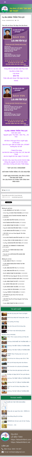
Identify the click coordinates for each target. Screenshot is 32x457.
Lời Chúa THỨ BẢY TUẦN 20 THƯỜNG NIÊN (18, 345)
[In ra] (26, 22)
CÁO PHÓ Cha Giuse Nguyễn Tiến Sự (12, 276)
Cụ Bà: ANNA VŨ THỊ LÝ (9, 261)
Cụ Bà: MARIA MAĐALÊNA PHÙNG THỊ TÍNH (14, 263)
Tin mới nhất (16, 309)
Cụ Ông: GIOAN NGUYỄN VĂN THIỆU (12, 243)
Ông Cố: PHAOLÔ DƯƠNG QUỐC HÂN (12, 278)
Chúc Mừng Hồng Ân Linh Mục (15, 416)
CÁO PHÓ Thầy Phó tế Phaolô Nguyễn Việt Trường (15, 299)
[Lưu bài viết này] (29, 22)
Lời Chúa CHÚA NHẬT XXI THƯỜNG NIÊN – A (18, 341)
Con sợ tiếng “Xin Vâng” (13, 321)
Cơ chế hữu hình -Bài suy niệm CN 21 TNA (18, 358)
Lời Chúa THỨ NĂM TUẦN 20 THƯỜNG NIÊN (18, 378)
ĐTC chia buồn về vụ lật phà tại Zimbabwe (17, 366)
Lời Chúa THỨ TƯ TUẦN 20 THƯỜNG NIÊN (18, 382)
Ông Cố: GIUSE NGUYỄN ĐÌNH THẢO (12, 228)
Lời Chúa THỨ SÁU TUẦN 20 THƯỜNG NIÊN (18, 350)
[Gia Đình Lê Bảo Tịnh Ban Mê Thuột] (4, 9)
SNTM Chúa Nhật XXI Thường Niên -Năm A (18, 317)
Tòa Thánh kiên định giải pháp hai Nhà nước (18, 370)
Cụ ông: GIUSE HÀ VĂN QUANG (11, 289)
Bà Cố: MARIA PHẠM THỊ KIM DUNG (12, 273)
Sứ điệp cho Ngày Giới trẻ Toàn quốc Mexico (18, 374)
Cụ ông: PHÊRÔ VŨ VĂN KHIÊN (10, 292)
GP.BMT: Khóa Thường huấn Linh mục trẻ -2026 (17, 354)
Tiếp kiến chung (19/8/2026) (8, 334)
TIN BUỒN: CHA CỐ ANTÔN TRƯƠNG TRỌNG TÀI (15, 215)
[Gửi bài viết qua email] (23, 22)
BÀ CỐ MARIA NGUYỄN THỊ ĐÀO (11, 222)
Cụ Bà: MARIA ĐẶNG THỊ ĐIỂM (10, 286)
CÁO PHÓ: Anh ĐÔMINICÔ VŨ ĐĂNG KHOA (13, 245)
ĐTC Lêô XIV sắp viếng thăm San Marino (17, 362)
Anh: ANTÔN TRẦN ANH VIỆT (10, 284)
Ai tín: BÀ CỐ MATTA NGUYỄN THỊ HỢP (12, 237)
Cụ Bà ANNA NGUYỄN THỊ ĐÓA (10, 220)
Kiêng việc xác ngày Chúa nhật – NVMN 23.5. (18, 411)
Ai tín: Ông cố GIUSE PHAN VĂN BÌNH (12, 213)
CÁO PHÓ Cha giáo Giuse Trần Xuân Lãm (13, 294)
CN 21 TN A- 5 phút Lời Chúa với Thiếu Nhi (18, 337)
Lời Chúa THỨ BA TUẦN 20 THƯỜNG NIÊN (18, 391)
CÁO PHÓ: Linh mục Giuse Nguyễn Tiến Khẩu (14, 233)
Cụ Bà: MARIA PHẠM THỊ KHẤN (10, 225)
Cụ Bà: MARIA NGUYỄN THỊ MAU (11, 230)
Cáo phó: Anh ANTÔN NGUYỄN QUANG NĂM (14, 254)
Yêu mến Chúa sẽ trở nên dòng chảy (16, 326)
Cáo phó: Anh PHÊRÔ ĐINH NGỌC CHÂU (13, 249)
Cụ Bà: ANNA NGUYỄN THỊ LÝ (10, 268)
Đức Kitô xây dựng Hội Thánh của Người (17, 313)
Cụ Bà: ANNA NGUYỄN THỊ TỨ (10, 270)
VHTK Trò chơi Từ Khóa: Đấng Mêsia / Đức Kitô (18, 387)
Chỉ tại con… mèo (11, 425)
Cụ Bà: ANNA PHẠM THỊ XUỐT (10, 281)
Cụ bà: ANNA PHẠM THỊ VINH (10, 303)
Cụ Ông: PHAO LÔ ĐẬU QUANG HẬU (12, 240)
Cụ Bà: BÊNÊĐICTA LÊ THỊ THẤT (11, 210)
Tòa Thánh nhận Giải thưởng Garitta (16, 330)
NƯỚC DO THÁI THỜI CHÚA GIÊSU (16, 402)
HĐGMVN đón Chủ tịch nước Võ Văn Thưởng (18, 421)
